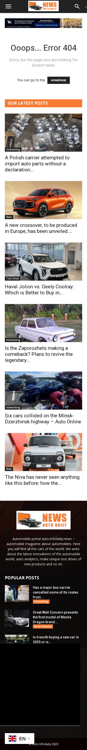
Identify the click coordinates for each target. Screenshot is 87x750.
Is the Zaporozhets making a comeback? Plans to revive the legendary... (39, 354)
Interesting (13, 149)
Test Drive (12, 278)
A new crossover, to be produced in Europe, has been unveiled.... (41, 228)
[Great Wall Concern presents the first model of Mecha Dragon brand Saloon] (17, 618)
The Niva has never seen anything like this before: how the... (42, 480)
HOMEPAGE (58, 80)
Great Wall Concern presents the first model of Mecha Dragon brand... (55, 617)
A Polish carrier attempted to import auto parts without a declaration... (37, 164)
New (9, 217)
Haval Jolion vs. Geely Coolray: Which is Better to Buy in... (39, 290)
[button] (8, 6)
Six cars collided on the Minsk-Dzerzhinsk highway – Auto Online (43, 419)
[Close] (82, 645)
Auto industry (42, 626)
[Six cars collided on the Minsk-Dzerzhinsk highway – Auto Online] (43, 391)
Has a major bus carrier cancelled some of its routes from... (55, 592)
